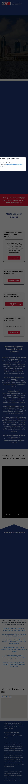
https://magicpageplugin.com (14, 164)
